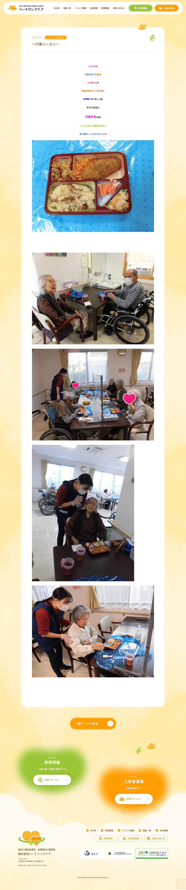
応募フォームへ (52, 779)
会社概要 (94, 8)
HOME (57, 8)
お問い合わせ (118, 8)
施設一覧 (67, 8)
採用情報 (142, 8)
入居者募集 (168, 8)
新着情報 (105, 8)
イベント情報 (80, 8)
